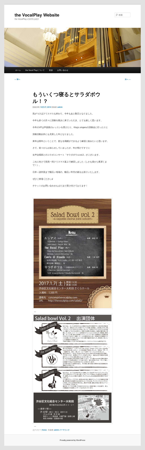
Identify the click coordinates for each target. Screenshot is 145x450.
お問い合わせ (62, 70)
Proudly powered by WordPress (72, 440)
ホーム (18, 70)
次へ (127, 79)
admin (59, 107)
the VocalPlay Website (37, 15)
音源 (51, 70)
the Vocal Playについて (35, 70)
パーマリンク (64, 430)
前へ (17, 79)
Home (44, 430)
